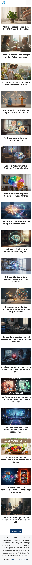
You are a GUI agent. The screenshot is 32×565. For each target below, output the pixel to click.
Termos (20, 559)
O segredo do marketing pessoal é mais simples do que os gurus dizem (16, 309)
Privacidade (13, 559)
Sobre (25, 559)
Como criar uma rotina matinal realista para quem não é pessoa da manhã (16, 339)
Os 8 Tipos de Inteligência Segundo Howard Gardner (16, 194)
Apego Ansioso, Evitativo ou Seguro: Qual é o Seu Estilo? (16, 111)
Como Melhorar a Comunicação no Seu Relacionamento (16, 56)
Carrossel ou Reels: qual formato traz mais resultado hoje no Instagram (16, 489)
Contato (16, 562)
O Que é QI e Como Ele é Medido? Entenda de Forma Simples (16, 279)
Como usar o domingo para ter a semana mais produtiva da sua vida (16, 519)
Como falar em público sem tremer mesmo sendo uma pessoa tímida (16, 429)
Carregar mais (16, 531)
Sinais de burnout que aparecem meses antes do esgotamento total (16, 369)
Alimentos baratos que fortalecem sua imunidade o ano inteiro (16, 459)
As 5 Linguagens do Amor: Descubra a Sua (16, 139)
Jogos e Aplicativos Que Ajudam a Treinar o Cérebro (16, 167)
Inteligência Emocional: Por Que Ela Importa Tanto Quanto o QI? (16, 222)
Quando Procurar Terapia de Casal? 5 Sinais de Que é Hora (16, 28)
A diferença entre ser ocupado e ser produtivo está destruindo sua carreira (16, 399)
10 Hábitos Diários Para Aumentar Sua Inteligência (16, 250)
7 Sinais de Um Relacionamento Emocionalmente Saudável (16, 83)
